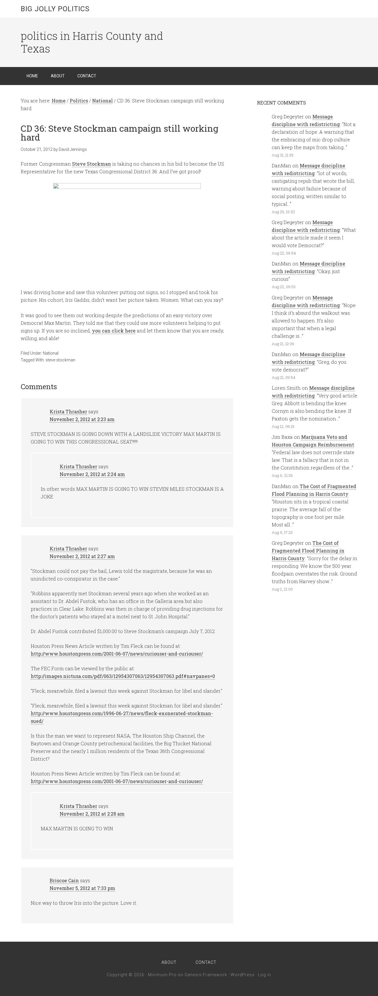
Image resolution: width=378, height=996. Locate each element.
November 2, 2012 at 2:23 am (82, 419)
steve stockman (60, 360)
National (50, 353)
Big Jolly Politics (55, 9)
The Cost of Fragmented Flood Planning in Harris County (308, 550)
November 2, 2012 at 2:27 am (82, 556)
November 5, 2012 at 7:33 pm (82, 888)
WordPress (243, 974)
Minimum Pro (162, 974)
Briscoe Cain (64, 880)
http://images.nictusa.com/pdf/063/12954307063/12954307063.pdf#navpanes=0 (123, 676)
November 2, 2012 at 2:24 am (92, 474)
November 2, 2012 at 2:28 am (92, 814)
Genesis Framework (206, 974)
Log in (264, 974)
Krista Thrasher (68, 411)
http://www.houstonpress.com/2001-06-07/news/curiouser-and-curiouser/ (117, 654)
